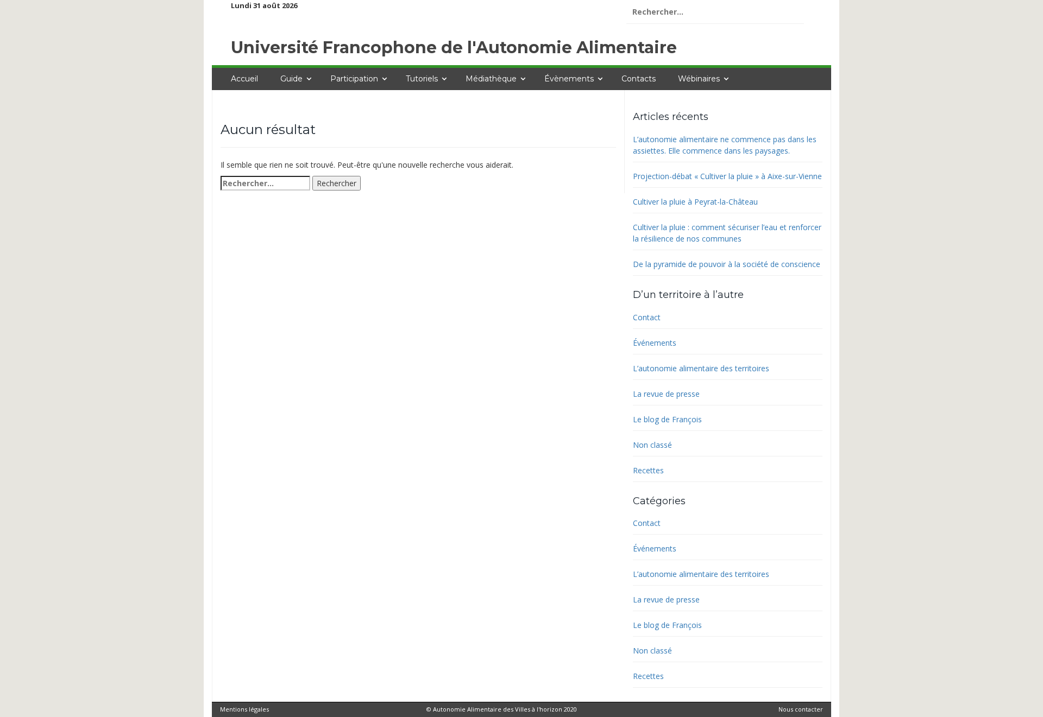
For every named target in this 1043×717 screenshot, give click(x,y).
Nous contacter (800, 709)
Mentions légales (244, 709)
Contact (647, 317)
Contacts (638, 79)
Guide (291, 79)
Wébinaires (699, 79)
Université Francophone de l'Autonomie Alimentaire (454, 47)
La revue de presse (666, 394)
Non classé (652, 445)
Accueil (244, 79)
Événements (654, 343)
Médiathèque (491, 79)
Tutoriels (422, 79)
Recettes (648, 470)
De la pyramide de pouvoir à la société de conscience (726, 264)
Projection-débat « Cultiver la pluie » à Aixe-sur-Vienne (727, 176)
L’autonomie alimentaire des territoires (701, 368)
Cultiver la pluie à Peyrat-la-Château (695, 201)
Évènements (569, 79)
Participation (354, 79)
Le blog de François (667, 419)
